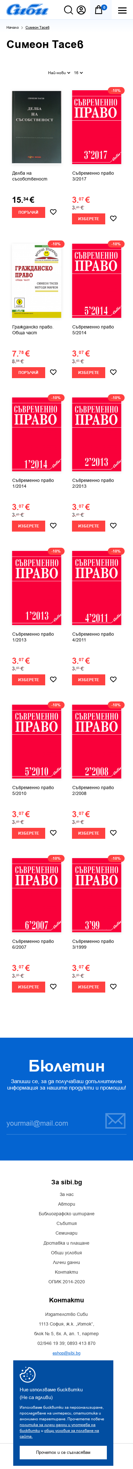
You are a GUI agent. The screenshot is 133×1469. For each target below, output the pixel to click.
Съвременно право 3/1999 (93, 944)
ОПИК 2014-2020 (66, 1282)
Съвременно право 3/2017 (93, 176)
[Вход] (81, 10)
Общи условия (66, 1253)
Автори (66, 1204)
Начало (12, 27)
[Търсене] (68, 10)
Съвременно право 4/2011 (93, 637)
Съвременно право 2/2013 (93, 483)
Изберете (88, 219)
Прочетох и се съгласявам (63, 1452)
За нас (67, 1195)
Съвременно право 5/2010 (33, 791)
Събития (66, 1224)
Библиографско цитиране (67, 1214)
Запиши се (111, 1120)
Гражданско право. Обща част (33, 330)
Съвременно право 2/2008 (93, 791)
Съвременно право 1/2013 (33, 637)
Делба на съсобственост (29, 176)
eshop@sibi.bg (66, 1353)
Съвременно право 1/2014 (33, 483)
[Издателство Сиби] (27, 9)
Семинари (66, 1233)
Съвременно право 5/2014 (93, 330)
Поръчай (28, 212)
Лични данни (66, 1263)
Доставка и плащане (66, 1243)
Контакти (66, 1272)
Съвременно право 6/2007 (33, 944)
